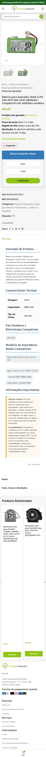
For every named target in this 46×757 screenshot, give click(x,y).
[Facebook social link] (9, 229)
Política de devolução (10, 739)
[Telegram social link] (22, 229)
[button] (12, 654)
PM (13, 216)
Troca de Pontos (8, 726)
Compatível (7, 223)
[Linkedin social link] (19, 229)
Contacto (5, 714)
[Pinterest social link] (16, 229)
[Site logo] (23, 8)
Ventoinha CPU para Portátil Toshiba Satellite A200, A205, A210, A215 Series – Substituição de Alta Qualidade (11, 534)
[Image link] (14, 666)
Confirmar (23, 180)
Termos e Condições (10, 748)
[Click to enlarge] (6, 60)
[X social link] (12, 229)
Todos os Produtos (19, 84)
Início (4, 84)
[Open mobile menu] (3, 8)
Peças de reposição (11, 91)
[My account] (42, 8)
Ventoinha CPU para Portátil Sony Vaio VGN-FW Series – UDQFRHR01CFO (33, 530)
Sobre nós (6, 705)
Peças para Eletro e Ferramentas (17, 88)
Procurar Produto (8, 722)
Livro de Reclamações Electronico (15, 743)
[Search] (41, 16)
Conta (4, 734)
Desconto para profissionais (13, 709)
